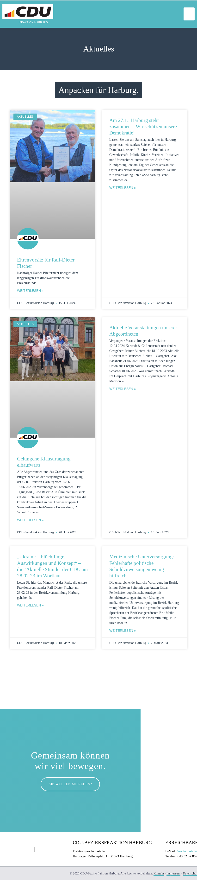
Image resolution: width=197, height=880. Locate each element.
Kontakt (159, 873)
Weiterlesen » (30, 291)
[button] (189, 13)
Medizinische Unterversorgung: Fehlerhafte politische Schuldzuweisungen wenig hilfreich (141, 566)
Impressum (173, 873)
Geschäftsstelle (187, 851)
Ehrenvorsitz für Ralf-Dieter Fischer (45, 263)
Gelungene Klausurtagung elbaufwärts (44, 462)
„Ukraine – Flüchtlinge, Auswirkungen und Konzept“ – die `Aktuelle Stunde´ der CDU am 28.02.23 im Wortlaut (52, 566)
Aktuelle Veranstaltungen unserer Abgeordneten (143, 331)
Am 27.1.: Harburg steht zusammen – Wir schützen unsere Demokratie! (143, 126)
